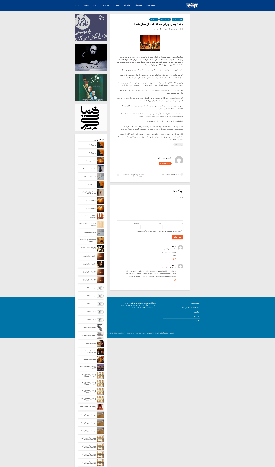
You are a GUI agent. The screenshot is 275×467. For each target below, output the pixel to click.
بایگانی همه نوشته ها (177, 19)
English (86, 5)
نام (182, 223)
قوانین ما (106, 5)
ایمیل (159, 223)
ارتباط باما (127, 5)
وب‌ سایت (136, 223)
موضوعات (138, 5)
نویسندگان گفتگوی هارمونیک (190, 307)
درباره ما (96, 5)
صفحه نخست (150, 5)
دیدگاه (181, 197)
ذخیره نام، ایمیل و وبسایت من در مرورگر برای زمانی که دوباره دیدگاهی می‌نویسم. (159, 231)
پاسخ (174, 259)
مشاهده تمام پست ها (165, 163)
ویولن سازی (178, 144)
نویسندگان (116, 5)
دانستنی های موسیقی (165, 19)
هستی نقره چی (175, 29)
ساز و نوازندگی (153, 19)
